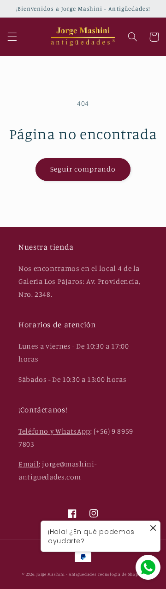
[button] (12, 37)
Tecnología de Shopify (120, 574)
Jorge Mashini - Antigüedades (66, 574)
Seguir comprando (83, 169)
